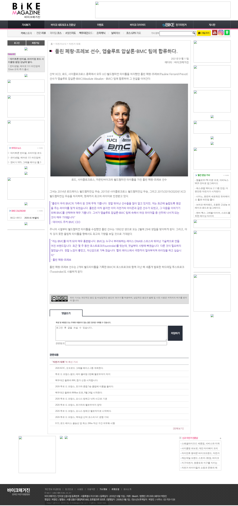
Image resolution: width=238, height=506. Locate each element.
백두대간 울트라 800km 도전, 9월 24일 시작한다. (79, 392)
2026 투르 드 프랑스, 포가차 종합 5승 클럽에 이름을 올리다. (84, 386)
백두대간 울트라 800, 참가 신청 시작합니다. (76, 380)
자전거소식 (60, 44)
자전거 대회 (75, 44)
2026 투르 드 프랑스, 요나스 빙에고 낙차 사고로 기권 (81, 398)
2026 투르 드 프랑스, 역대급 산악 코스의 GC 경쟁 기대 (82, 417)
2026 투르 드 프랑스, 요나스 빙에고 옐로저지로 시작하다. (83, 411)
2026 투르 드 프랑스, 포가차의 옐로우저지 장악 (78, 405)
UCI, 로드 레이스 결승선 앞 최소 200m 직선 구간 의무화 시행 (85, 423)
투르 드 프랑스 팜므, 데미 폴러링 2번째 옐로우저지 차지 (82, 374)
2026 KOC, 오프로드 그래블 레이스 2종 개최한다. (79, 368)
